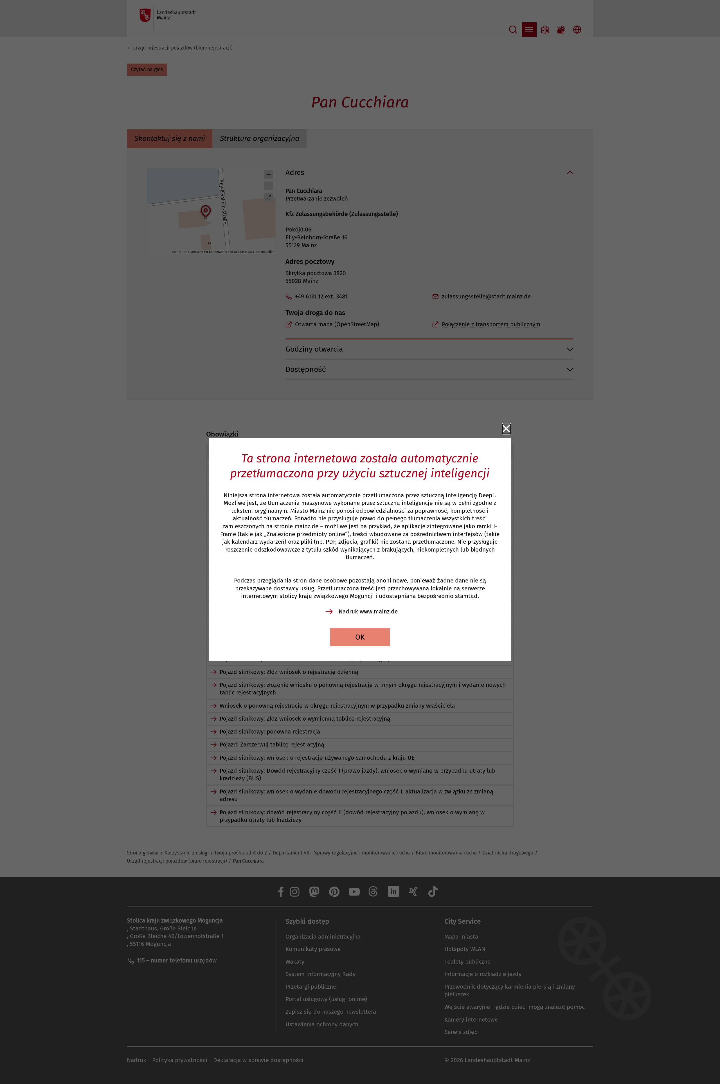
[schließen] (506, 428)
